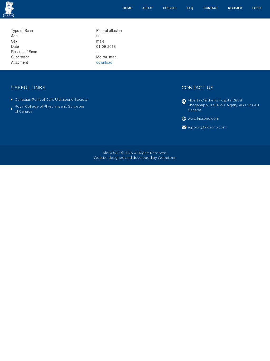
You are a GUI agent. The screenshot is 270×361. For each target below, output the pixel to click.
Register (235, 8)
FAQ (190, 8)
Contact (211, 8)
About (147, 8)
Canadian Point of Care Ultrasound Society (51, 99)
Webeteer (167, 157)
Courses (169, 8)
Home (127, 8)
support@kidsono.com (207, 127)
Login (257, 8)
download (104, 62)
